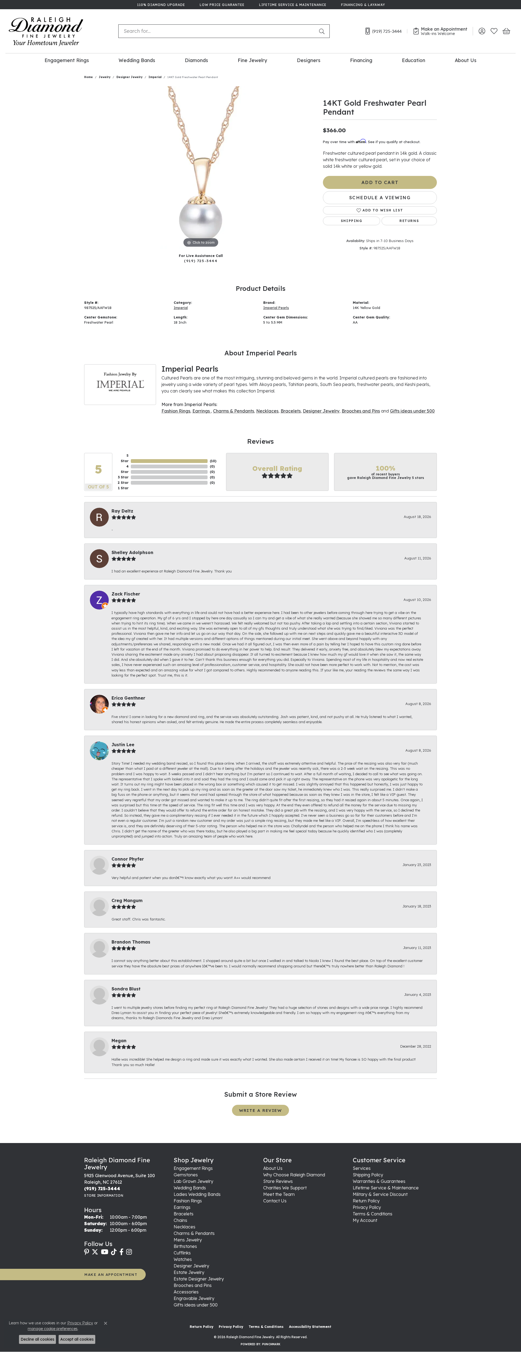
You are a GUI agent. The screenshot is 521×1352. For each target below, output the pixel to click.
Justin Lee (123, 744)
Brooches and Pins (361, 411)
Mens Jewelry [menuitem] (188, 1239)
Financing (361, 60)
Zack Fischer (126, 594)
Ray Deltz (122, 511)
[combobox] (217, 31)
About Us (465, 60)
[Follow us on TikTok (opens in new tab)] (114, 1252)
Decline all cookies (37, 1339)
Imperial (154, 77)
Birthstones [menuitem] (185, 1246)
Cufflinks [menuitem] (182, 1253)
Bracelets (291, 411)
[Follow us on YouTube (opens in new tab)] (104, 1252)
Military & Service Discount (380, 1194)
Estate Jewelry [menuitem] (189, 1272)
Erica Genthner (128, 698)
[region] (200, 167)
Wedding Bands (137, 60)
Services (362, 1168)
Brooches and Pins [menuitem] (193, 1285)
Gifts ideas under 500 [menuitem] (196, 1305)
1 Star (123, 488)
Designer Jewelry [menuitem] (191, 1266)
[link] (160, 4)
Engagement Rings (67, 60)
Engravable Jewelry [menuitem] (194, 1298)
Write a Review (260, 1110)
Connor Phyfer (128, 859)
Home (88, 77)
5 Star (125, 458)
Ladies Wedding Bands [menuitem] (197, 1194)
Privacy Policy (367, 1207)
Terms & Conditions (372, 1213)
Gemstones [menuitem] (186, 1174)
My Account (365, 1220)
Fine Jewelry (252, 60)
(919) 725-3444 (200, 260)
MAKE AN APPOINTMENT (110, 1274)
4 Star (125, 469)
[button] (481, 31)
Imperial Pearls (276, 307)
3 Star (123, 477)
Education (413, 60)
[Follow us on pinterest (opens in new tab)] (86, 1252)
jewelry (104, 77)
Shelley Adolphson (132, 552)
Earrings (201, 411)
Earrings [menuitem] (182, 1207)
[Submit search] (322, 31)
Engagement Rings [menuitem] (193, 1168)
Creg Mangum (127, 900)
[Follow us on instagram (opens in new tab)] (129, 1252)
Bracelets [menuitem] (183, 1213)
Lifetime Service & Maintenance (386, 1187)
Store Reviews (278, 1181)
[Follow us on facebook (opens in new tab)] (121, 1252)
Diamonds (196, 60)
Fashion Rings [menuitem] (188, 1200)
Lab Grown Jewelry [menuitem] (193, 1181)
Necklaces (267, 411)
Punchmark (271, 1344)
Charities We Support (285, 1187)
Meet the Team (279, 1194)
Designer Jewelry (129, 77)
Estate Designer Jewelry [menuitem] (199, 1279)
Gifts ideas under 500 (412, 411)
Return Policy (366, 1200)
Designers (308, 60)
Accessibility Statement (310, 1327)
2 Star (123, 483)
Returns (409, 221)
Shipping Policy (368, 1174)
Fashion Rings (175, 411)
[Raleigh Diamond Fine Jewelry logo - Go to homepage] (46, 31)
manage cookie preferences (53, 1328)
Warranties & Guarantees (379, 1181)
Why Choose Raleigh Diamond (294, 1174)
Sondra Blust (126, 989)
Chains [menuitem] (180, 1220)
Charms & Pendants (233, 411)
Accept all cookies (77, 1339)
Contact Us (275, 1200)
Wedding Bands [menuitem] (190, 1187)
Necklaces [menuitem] (184, 1226)
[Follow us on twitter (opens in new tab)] (95, 1252)
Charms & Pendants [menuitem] (194, 1233)
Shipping (352, 221)
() (213, 461)
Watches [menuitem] (183, 1259)
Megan (119, 1040)
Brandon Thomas (131, 942)
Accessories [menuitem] (186, 1292)
